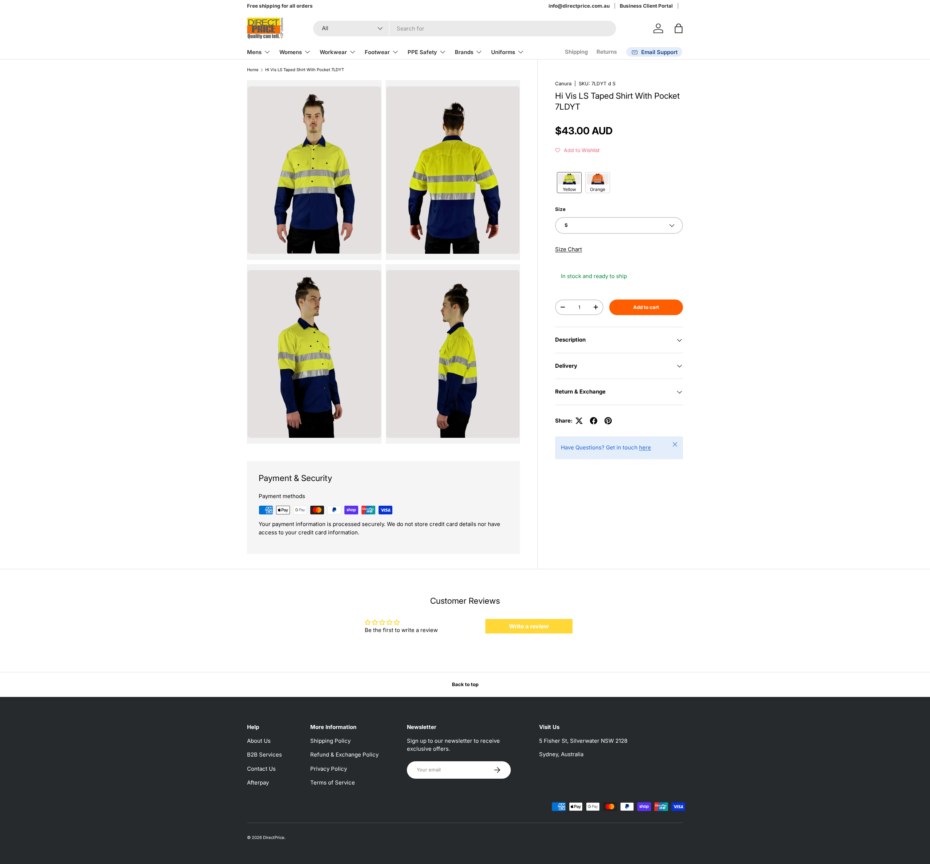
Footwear (377, 52)
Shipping (576, 51)
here (645, 447)
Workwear (333, 52)
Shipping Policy (330, 740)
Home (253, 70)
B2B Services (264, 754)
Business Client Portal (646, 6)
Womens (290, 52)
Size (560, 209)
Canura (563, 83)
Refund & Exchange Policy (344, 754)
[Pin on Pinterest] (608, 420)
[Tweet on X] (579, 420)
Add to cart (646, 307)
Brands (464, 52)
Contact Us (261, 768)
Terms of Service (332, 782)
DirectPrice (273, 837)
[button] (679, 28)
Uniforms (503, 52)
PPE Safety (422, 52)
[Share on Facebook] (593, 420)
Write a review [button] (529, 626)
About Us (259, 740)
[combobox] (464, 28)
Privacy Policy (328, 768)
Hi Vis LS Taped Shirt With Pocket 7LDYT (304, 70)
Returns (607, 51)
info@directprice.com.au (579, 6)
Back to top (465, 684)
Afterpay (258, 782)
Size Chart (568, 249)
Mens (254, 52)
